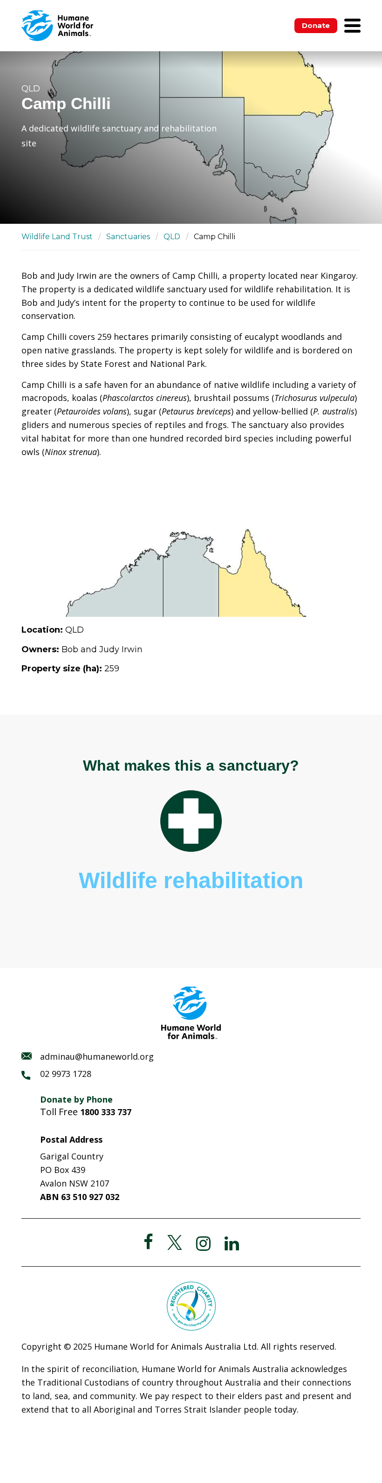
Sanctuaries (128, 236)
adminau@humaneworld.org (97, 1056)
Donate (316, 25)
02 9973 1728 (65, 1073)
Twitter (174, 1242)
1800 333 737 (105, 1111)
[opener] (352, 26)
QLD (172, 236)
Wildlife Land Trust (57, 236)
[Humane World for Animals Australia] (57, 25)
